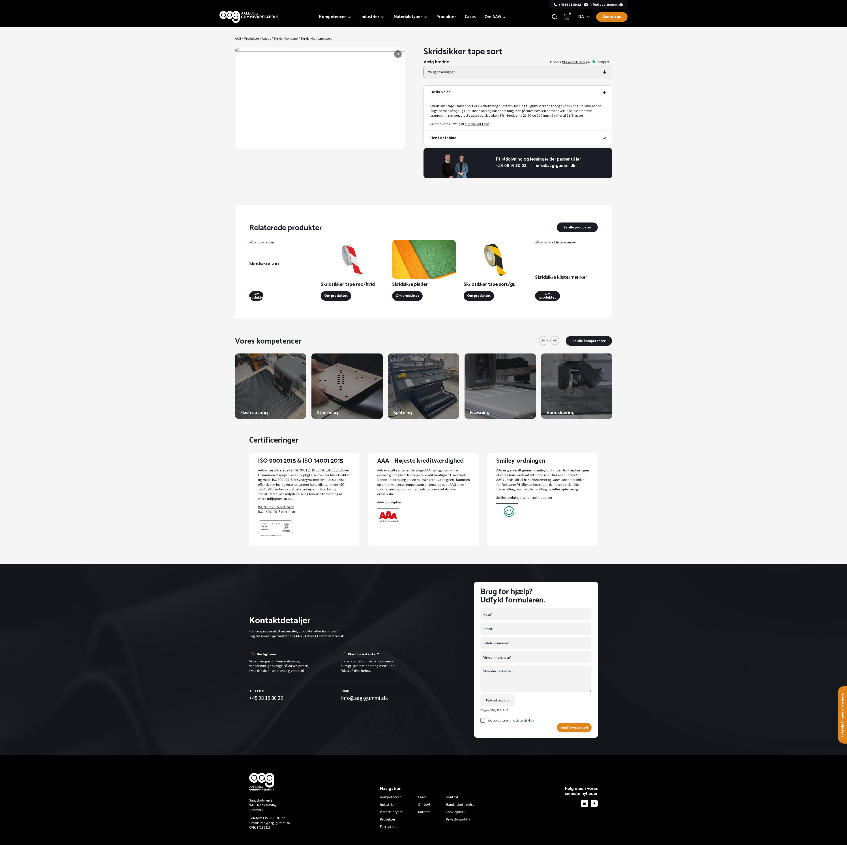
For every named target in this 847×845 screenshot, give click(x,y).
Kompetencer (332, 16)
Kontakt (452, 797)
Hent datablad (443, 137)
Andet (266, 38)
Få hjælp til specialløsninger (842, 714)
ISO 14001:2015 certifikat (277, 511)
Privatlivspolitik (458, 819)
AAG (238, 38)
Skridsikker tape (286, 38)
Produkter (446, 16)
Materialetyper (408, 16)
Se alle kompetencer (588, 341)
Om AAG (493, 16)
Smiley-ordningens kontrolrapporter (524, 497)
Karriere (424, 811)
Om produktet (256, 296)
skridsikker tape (477, 124)
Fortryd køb (388, 826)
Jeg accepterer (510, 722)
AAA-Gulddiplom (389, 502)
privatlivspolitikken (521, 720)
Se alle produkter (577, 227)
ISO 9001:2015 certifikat (276, 507)
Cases (470, 16)
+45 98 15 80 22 (569, 4)
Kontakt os (612, 17)
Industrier (369, 16)
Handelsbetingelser (461, 804)
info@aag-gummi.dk (606, 4)
